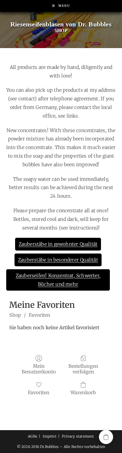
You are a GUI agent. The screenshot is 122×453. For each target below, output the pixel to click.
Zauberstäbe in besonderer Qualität (58, 260)
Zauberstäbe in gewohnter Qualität (58, 244)
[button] (106, 437)
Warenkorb (83, 392)
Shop (15, 315)
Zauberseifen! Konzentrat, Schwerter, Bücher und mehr (58, 280)
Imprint (49, 436)
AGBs (32, 436)
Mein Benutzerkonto (39, 369)
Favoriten (39, 315)
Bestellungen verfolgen (83, 369)
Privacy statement (78, 436)
